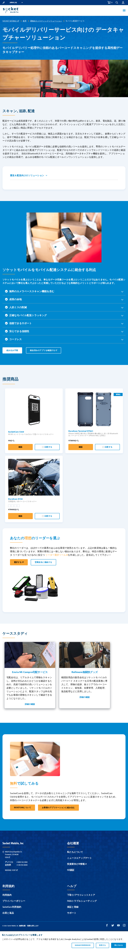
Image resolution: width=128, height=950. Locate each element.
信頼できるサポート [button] (20, 323)
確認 (20, 447)
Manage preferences (82, 945)
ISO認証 (70, 870)
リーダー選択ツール (55, 555)
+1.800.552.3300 (22, 862)
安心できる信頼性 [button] (19, 331)
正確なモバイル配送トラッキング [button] (28, 315)
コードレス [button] (15, 339)
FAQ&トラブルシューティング (82, 901)
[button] (123, 2)
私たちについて (75, 852)
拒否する (102, 945)
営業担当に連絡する (43, 562)
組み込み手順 (12, 350)
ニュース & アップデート (79, 858)
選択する (18, 562)
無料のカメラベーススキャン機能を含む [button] (31, 291)
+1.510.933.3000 (22, 865)
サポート (71, 913)
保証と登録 (72, 907)
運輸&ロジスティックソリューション (46, 21)
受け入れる (118, 945)
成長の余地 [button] (15, 299)
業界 (24, 21)
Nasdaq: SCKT (10, 870)
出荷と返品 (8, 913)
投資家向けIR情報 (76, 864)
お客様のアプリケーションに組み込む (58, 807)
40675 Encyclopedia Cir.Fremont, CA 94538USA (13, 854)
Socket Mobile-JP (10, 21)
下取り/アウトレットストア (81, 895)
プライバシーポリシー (13, 901)
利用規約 (7, 895)
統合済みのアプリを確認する (42, 350)
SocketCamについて (22, 807)
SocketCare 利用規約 (11, 907)
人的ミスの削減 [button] (18, 307)
